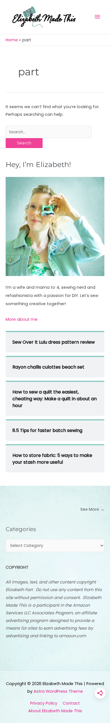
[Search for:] (49, 132)
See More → (92, 509)
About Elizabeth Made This (55, 711)
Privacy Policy (43, 703)
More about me (22, 319)
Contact (71, 703)
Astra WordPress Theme (58, 691)
